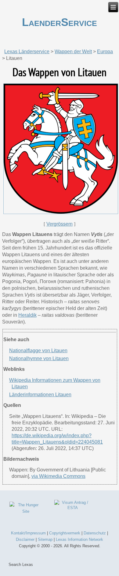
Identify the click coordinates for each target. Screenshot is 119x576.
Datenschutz (95, 533)
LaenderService (59, 22)
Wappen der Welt (73, 51)
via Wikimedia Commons (58, 476)
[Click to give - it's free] (26, 511)
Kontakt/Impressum (28, 533)
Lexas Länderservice (26, 51)
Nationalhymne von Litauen (39, 358)
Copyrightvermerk (64, 533)
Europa (105, 51)
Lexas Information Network (79, 539)
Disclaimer (25, 539)
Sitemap (45, 539)
